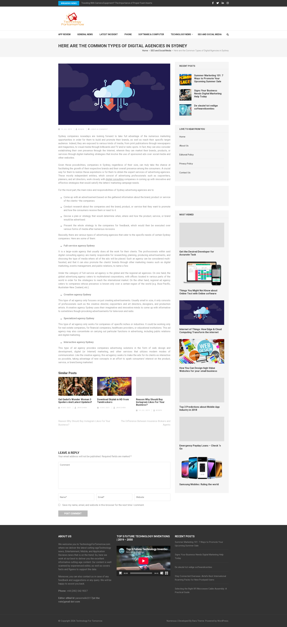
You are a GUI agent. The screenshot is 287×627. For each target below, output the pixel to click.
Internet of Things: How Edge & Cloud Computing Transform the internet (200, 331)
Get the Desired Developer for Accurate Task (196, 253)
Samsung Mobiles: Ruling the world (199, 484)
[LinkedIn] (223, 3)
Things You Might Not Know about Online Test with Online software (198, 292)
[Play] (120, 573)
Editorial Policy (186, 154)
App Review (64, 34)
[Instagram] (228, 3)
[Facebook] (213, 3)
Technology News (181, 34)
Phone (128, 34)
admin (81, 129)
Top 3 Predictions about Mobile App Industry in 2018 (199, 408)
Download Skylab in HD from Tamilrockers (113, 401)
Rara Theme (198, 621)
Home (182, 136)
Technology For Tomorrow (89, 621)
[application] (143, 561)
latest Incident (109, 34)
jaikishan (82, 408)
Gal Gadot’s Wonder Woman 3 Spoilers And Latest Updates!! (75, 401)
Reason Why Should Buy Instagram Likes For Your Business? (150, 402)
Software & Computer (151, 34)
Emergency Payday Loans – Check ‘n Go (200, 447)
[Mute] (161, 573)
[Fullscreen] (166, 573)
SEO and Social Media (210, 34)
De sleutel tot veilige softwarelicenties (206, 107)
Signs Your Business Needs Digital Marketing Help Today (208, 93)
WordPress (222, 621)
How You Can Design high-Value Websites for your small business (198, 369)
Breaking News (69, 3)
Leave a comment (99, 129)
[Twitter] (217, 3)
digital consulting (114, 179)
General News (85, 34)
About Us (183, 145)
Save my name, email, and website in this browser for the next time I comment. (103, 505)
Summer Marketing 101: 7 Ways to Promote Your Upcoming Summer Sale (208, 78)
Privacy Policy (186, 163)
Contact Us (184, 172)
